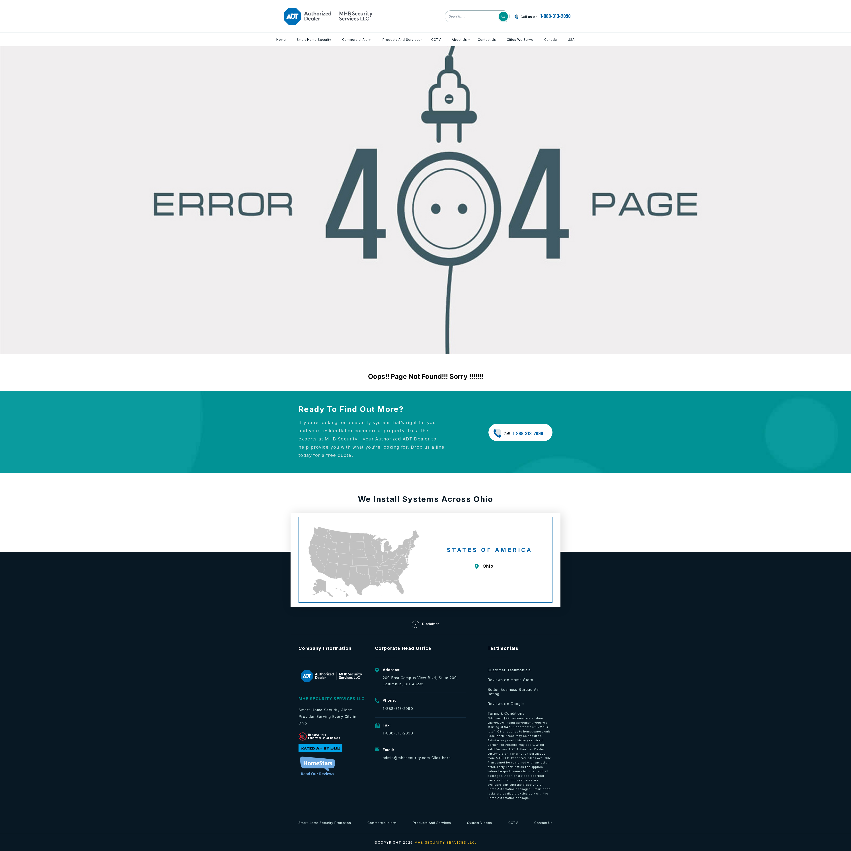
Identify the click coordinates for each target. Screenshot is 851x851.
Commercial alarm (382, 823)
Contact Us (487, 39)
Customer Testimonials (509, 670)
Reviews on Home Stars (510, 680)
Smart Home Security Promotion (325, 823)
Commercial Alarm (357, 39)
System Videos (479, 823)
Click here (441, 758)
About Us (459, 39)
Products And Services (402, 39)
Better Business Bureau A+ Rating (513, 691)
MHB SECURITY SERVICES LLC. (445, 842)
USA (571, 39)
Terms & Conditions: (520, 755)
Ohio (488, 566)
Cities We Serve (520, 39)
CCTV (436, 39)
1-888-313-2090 (555, 16)
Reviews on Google (506, 703)
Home (281, 39)
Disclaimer (430, 624)
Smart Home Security (314, 39)
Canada (550, 39)
